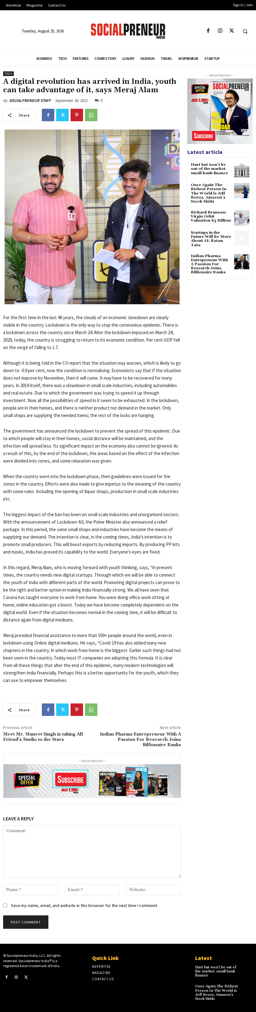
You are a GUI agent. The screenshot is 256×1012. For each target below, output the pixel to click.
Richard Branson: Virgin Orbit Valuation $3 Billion (211, 216)
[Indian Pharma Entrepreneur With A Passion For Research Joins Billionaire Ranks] (241, 261)
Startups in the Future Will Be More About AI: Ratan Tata (211, 238)
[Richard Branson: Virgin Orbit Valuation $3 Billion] (241, 218)
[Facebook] (208, 31)
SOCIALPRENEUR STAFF (30, 100)
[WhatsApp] (91, 115)
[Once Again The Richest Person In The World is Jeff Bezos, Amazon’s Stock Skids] (241, 190)
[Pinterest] (77, 115)
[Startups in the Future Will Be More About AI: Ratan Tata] (241, 238)
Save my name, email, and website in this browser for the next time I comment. (84, 905)
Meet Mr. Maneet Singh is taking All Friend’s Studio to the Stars (43, 736)
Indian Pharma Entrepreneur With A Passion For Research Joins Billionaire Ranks (140, 739)
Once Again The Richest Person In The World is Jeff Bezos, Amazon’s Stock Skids (208, 193)
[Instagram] (220, 31)
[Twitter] (231, 31)
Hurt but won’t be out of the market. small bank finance (209, 168)
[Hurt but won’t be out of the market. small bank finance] (241, 170)
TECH (8, 74)
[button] (245, 31)
